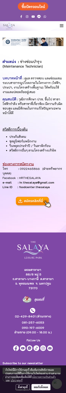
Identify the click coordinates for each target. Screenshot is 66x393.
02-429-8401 (25, 316)
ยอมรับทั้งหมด (41, 387)
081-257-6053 (33, 322)
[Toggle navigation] (61, 26)
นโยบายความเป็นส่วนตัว (44, 376)
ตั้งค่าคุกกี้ (23, 387)
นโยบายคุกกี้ (17, 380)
